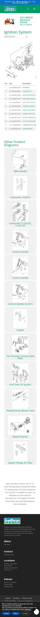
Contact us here (9, 555)
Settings (25, 613)
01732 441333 (30, 102)
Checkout (16, 598)
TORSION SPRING (28, 106)
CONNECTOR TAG (28, 114)
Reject (16, 613)
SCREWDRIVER (27, 129)
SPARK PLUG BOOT (29, 110)
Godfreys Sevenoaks (10, 564)
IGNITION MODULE (29, 95)
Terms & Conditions (10, 582)
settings (28, 609)
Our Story (7, 544)
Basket (8, 598)
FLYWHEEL (26, 87)
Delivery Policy (8, 587)
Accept (6, 613)
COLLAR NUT (26, 91)
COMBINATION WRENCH (31, 125)
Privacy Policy (8, 584)
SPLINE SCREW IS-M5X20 (31, 117)
